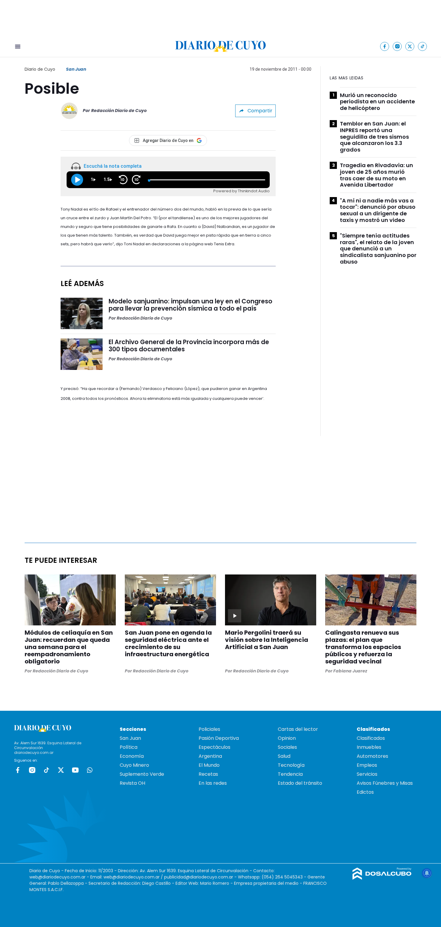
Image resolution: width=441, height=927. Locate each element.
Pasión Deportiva (219, 738)
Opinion (287, 738)
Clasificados (371, 738)
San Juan (76, 69)
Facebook (17, 770)
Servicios (367, 774)
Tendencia (290, 774)
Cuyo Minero (134, 765)
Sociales (287, 747)
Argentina (210, 756)
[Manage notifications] (427, 873)
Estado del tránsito (300, 783)
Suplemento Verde (142, 774)
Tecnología (291, 765)
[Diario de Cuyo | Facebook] (384, 46)
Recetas (208, 774)
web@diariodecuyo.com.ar (57, 877)
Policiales (209, 729)
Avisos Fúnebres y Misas (385, 783)
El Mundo (209, 765)
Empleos (367, 765)
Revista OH (132, 783)
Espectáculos (214, 747)
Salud (284, 756)
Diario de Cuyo (40, 69)
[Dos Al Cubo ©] (382, 878)
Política (128, 747)
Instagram (32, 770)
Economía (132, 756)
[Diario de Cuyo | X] (410, 46)
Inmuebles (369, 747)
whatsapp (89, 770)
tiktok (46, 770)
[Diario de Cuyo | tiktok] (422, 46)
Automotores (372, 756)
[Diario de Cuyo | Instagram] (397, 46)
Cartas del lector (298, 729)
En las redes (213, 783)
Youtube (75, 770)
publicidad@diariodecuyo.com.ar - (201, 877)
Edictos (365, 792)
